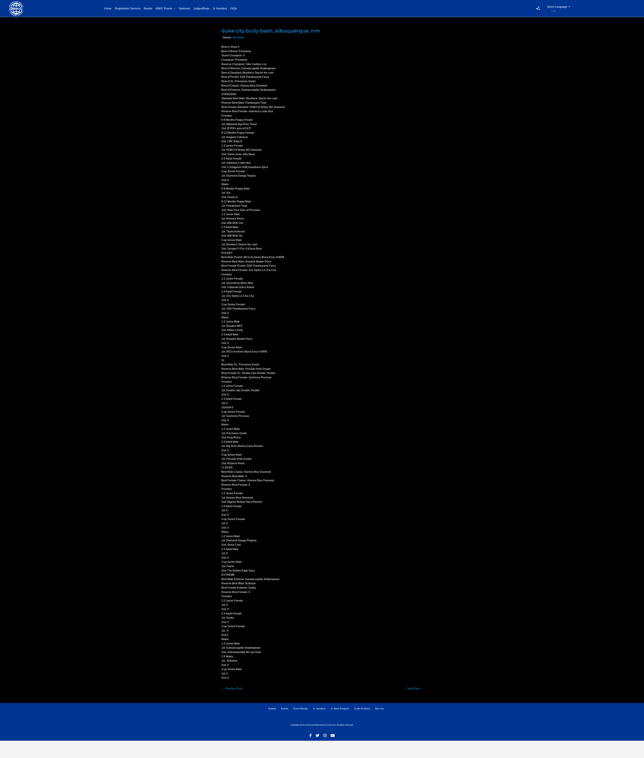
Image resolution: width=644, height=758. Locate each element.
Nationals (184, 8)
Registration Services (127, 8)
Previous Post (232, 688)
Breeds (148, 8)
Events (284, 708)
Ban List (379, 708)
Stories (227, 37)
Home (108, 8)
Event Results (300, 708)
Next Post (414, 688)
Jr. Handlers (220, 8)
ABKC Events (164, 8)
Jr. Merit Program (340, 708)
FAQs (233, 8)
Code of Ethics (362, 708)
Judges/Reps (201, 8)
